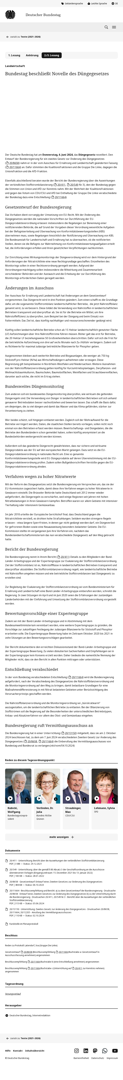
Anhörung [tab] (32, 55)
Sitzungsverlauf (13, 993)
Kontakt (18, 1050)
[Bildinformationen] (27, 799)
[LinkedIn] (86, 1050)
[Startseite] (33, 14)
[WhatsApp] (104, 1050)
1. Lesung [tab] (14, 55)
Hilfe (8, 1050)
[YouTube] (115, 1050)
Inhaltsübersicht (34, 1050)
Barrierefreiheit (81, 1058)
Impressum (112, 1058)
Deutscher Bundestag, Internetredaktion (30, 1015)
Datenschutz (97, 1058)
